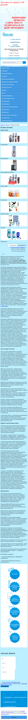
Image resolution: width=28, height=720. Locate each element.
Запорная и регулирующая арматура (10, 106)
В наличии (13, 245)
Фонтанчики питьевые (7, 73)
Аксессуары (3, 227)
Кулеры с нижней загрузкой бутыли (7, 172)
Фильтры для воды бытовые (8, 79)
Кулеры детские (3, 199)
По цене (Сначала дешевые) (18, 249)
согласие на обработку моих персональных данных (10, 683)
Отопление (4, 90)
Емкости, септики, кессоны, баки (9, 115)
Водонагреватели (5, 101)
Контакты (19, 15)
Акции (12, 15)
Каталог (8, 125)
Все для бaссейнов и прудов (8, 98)
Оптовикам (11, 9)
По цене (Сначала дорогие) (18, 251)
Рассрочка (19, 9)
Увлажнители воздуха (7, 87)
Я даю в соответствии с (14, 684)
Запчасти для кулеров (5, 213)
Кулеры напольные (4, 144)
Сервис (21, 12)
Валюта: (5, 18)
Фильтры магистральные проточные (10, 81)
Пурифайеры (4, 70)
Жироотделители (5, 109)
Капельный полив (6, 117)
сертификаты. (4, 306)
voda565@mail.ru (15, 42)
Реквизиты (4, 12)
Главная (3, 9)
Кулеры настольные (4, 158)
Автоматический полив (7, 120)
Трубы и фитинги (6, 104)
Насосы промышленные (7, 95)
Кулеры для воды (5, 68)
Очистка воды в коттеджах (8, 84)
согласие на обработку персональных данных (13, 711)
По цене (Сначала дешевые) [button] (18, 247)
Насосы (3, 92)
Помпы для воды (4, 241)
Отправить (4, 686)
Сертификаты (5, 15)
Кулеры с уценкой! (4, 186)
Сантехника (4, 76)
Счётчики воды (5, 112)
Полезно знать (13, 12)
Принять (14, 717)
